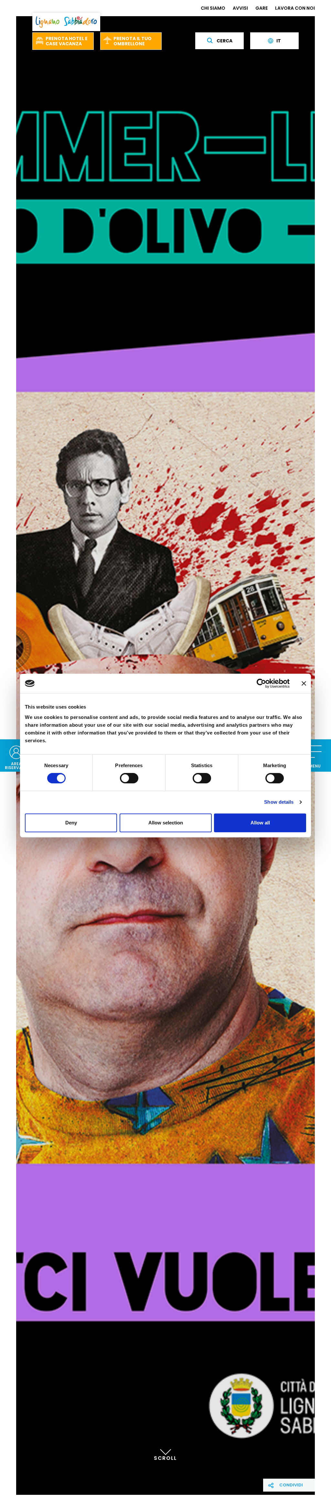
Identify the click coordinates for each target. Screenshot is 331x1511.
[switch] (129, 778)
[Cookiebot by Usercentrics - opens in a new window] (261, 683)
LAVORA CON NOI (295, 8)
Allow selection (165, 822)
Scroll (165, 1458)
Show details (279, 802)
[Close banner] (304, 683)
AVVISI (240, 8)
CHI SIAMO (213, 8)
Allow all (260, 822)
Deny (71, 822)
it (278, 41)
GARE (261, 8)
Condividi (291, 1485)
